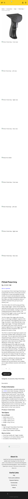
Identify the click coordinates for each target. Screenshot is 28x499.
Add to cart (6, 374)
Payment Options (14, 480)
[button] (2, 2)
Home (3, 9)
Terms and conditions (14, 477)
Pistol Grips (21, 9)
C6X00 (5, 391)
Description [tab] (5, 383)
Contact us (14, 485)
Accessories (9, 9)
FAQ (14, 475)
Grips (15, 9)
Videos (14, 487)
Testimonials (14, 482)
